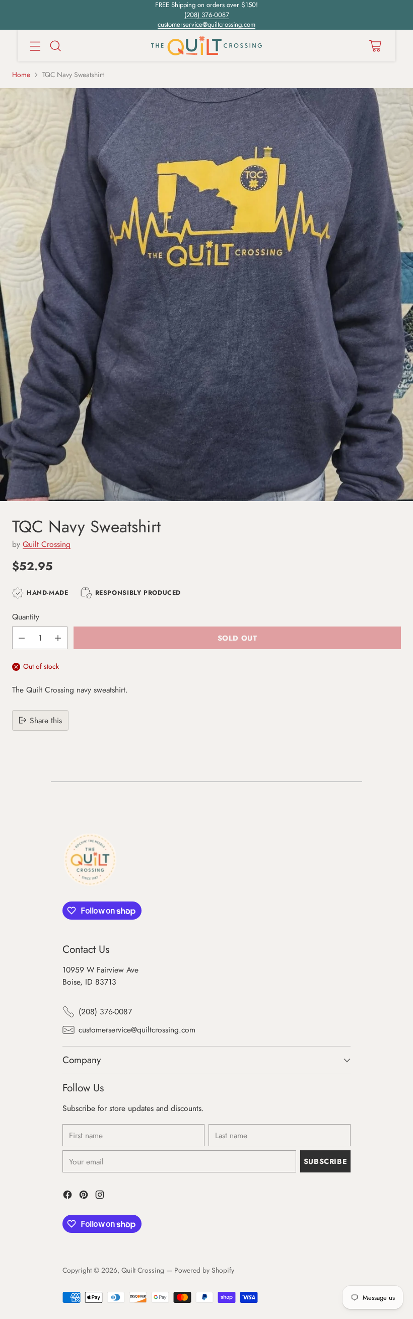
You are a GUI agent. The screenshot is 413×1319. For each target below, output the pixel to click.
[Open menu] (35, 45)
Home (21, 75)
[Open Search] (55, 45)
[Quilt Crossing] (206, 45)
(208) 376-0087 (206, 15)
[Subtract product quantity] (22, 638)
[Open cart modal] (375, 45)
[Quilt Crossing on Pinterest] (84, 1196)
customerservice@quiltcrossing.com (206, 24)
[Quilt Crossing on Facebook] (67, 1196)
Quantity (25, 616)
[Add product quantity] (58, 638)
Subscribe (325, 1161)
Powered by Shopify (204, 1270)
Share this (46, 720)
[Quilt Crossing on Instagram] (100, 1196)
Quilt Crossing (47, 544)
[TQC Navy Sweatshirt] (206, 294)
